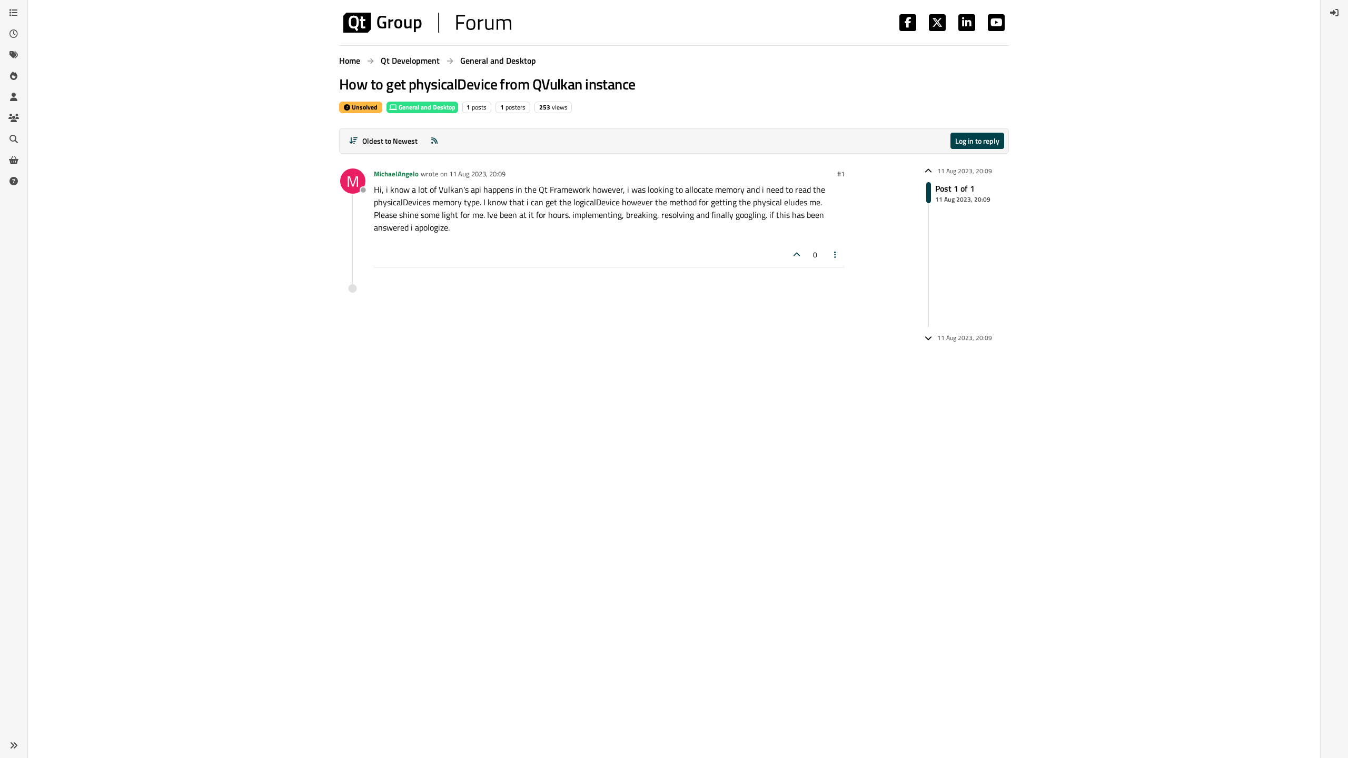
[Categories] (13, 12)
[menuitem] (1334, 12)
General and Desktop (426, 107)
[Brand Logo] (427, 23)
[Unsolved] (13, 181)
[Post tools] (835, 254)
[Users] (13, 96)
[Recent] (13, 33)
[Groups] (13, 117)
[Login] (1334, 12)
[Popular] (13, 75)
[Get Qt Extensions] (13, 160)
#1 (841, 173)
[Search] (13, 139)
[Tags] (13, 54)
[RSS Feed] (434, 141)
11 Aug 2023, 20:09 (477, 173)
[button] (13, 745)
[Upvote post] (796, 254)
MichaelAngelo (396, 173)
